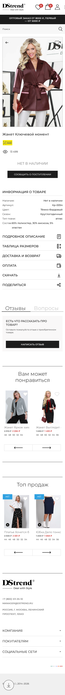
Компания (12, 631)
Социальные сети (20, 652)
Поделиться (14, 285)
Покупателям (15, 641)
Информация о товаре (24, 192)
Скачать (10, 275)
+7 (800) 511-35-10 (12, 599)
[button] (10, 121)
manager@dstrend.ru (17, 603)
